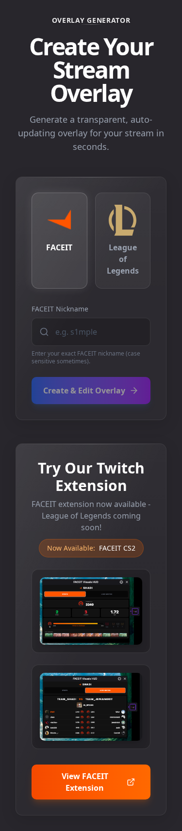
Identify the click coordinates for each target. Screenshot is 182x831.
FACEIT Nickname (60, 308)
